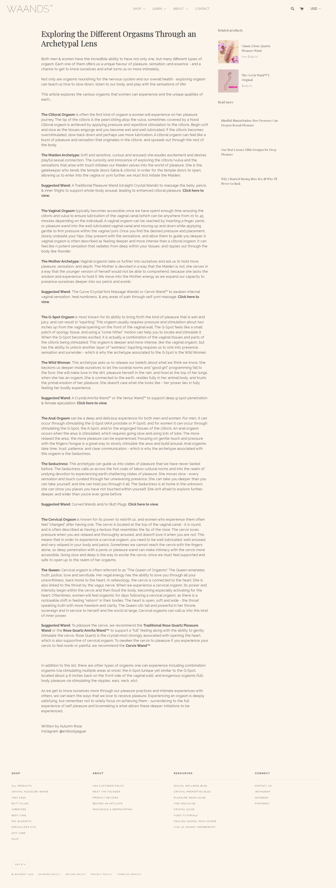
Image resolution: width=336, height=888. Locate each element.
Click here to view (92, 403)
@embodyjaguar (73, 731)
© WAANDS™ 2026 (22, 874)
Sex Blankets (22, 821)
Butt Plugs (20, 803)
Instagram (262, 791)
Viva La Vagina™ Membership (194, 827)
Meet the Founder (106, 791)
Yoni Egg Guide (185, 803)
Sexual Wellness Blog (190, 786)
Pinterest (262, 803)
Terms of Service (129, 874)
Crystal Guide (184, 809)
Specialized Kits (24, 827)
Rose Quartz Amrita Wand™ (86, 630)
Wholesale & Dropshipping (112, 809)
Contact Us (263, 786)
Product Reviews (105, 798)
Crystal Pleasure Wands (30, 791)
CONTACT (202, 9)
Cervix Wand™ (138, 646)
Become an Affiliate (108, 803)
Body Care (19, 815)
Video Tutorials (186, 815)
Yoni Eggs (19, 798)
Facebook (262, 798)
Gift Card (19, 833)
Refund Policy (76, 874)
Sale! (15, 839)
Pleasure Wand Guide (190, 798)
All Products (22, 786)
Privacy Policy (101, 874)
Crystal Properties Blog (192, 791)
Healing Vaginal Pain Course (195, 821)
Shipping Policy (49, 874)
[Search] (293, 9)
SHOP (137, 9)
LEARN (157, 9)
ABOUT (179, 9)
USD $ (19, 864)
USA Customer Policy (108, 786)
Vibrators (19, 809)
